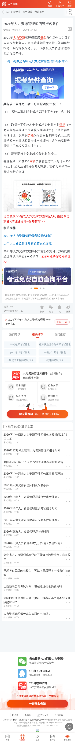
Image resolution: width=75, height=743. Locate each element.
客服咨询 (67, 740)
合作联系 (59, 715)
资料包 (52, 740)
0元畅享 (23, 740)
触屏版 (15, 715)
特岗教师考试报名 (20, 344)
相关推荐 (37, 334)
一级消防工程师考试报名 (20, 360)
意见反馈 (44, 715)
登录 (69, 6)
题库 (37, 740)
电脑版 (28, 715)
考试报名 (39, 12)
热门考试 (14, 334)
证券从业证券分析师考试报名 (55, 344)
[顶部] (69, 727)
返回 (3, 12)
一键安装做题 (38, 413)
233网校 (4, 4)
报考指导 (27, 12)
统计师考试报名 (54, 360)
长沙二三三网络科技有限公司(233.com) (31, 719)
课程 (7, 740)
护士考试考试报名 (20, 352)
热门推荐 (60, 334)
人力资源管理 (13, 12)
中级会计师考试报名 (55, 352)
